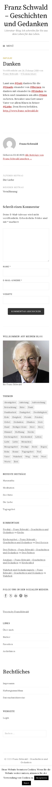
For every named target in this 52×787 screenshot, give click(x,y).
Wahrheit (17, 456)
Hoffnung (19, 432)
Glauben (31, 422)
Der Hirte (8, 495)
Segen (44, 446)
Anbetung (24, 402)
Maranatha (8, 480)
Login (6, 718)
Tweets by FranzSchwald (16, 611)
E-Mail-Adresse (12, 280)
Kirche (31, 432)
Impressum (8, 683)
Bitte (22, 407)
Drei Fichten (28, 552)
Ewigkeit (16, 417)
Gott (40, 422)
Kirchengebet (10, 437)
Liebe (15, 441)
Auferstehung (38, 402)
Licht (6, 441)
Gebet (7, 422)
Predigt (25, 446)
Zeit (16, 461)
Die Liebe (8, 179)
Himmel (8, 432)
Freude (27, 417)
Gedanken (18, 422)
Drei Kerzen (41, 542)
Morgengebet (11, 446)
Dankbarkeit (10, 412)
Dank (30, 407)
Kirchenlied (26, 437)
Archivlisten (9, 651)
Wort (43, 456)
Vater (7, 456)
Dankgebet (25, 412)
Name (7, 266)
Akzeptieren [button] (41, 778)
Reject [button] (26, 783)
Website (7, 294)
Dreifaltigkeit (40, 412)
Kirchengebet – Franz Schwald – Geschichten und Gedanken (20, 541)
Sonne (15, 451)
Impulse (7, 58)
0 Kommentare (29, 73)
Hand (6, 427)
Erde (6, 417)
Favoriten (8, 644)
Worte (7, 461)
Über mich (8, 630)
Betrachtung (10, 407)
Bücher (6, 637)
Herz (40, 427)
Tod (39, 451)
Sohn (6, 451)
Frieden (38, 417)
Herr (32, 427)
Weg (27, 456)
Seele (34, 446)
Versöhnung (10, 191)
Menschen (26, 441)
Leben (38, 437)
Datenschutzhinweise (14, 697)
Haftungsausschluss (13, 690)
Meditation (8, 487)
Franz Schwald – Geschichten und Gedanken (26, 15)
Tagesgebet (28, 451)
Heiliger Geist (19, 427)
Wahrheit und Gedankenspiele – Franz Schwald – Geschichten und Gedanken (23, 571)
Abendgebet (10, 402)
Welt (35, 456)
